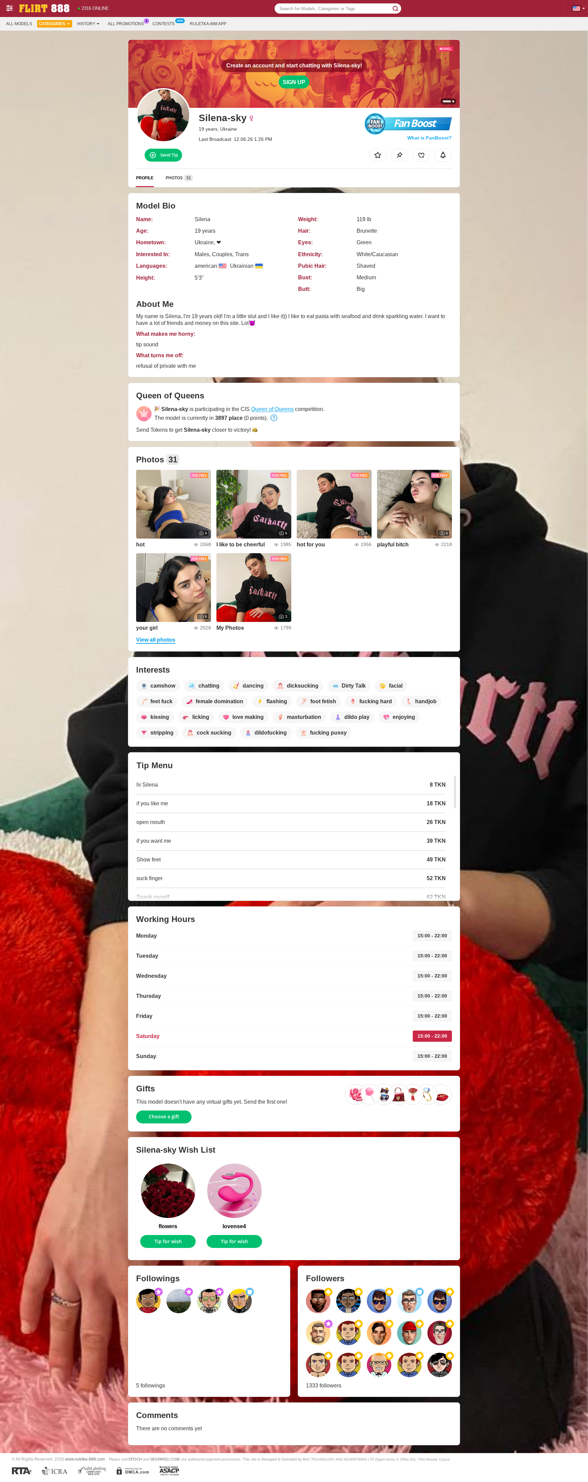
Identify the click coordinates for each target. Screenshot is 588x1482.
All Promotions (126, 23)
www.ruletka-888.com (85, 1459)
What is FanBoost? (429, 138)
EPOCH (135, 1459)
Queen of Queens (272, 409)
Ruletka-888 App (208, 23)
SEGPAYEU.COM (164, 1459)
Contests (163, 23)
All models (19, 23)
